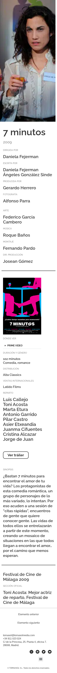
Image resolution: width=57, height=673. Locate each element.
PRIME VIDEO (14, 345)
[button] (28, 27)
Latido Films (12, 387)
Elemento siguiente (28, 622)
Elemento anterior (28, 614)
